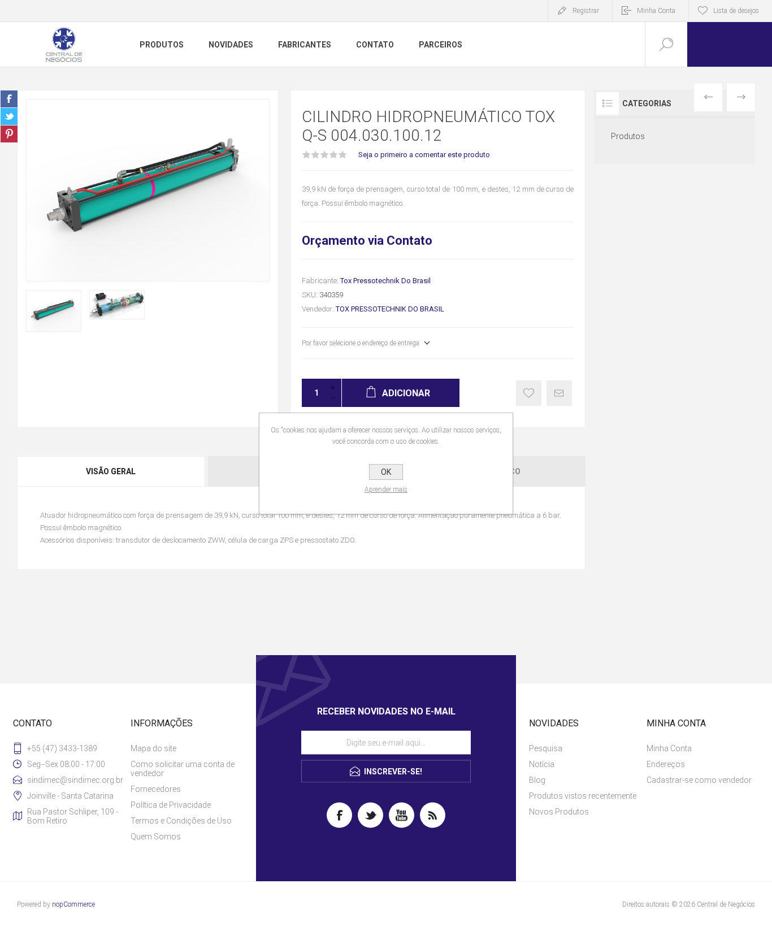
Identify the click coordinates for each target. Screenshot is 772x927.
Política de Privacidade (171, 804)
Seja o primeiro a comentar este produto (424, 154)
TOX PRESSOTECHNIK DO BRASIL (390, 309)
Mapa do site (153, 748)
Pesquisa (545, 748)
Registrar (586, 11)
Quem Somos (156, 836)
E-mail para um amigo (559, 393)
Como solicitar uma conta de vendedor (183, 769)
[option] (53, 311)
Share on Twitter (9, 116)
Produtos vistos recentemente (582, 795)
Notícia (541, 764)
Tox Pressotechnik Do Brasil (385, 280)
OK (386, 472)
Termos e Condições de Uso (181, 820)
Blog (537, 780)
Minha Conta (656, 11)
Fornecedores (156, 789)
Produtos (628, 136)
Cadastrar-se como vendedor (699, 780)
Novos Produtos (559, 811)
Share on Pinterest (9, 133)
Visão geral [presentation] (111, 471)
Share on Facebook (9, 98)
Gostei (528, 393)
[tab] (111, 471)
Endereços (666, 764)
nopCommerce (73, 904)
